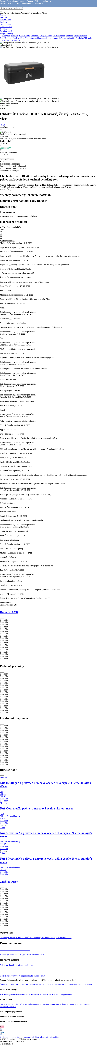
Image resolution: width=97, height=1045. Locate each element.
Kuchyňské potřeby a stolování (25, 38)
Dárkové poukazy (31, 1004)
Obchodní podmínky (8, 1037)
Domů (2, 38)
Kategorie (9, 38)
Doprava (14, 994)
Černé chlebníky (34, 938)
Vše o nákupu (5, 994)
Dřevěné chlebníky (48, 938)
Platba (37, 994)
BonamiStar (11, 1007)
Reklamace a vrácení (26, 994)
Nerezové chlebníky (64, 938)
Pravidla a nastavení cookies (47, 1037)
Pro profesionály (50, 1004)
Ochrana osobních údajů (26, 1037)
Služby (3, 1004)
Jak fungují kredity (64, 994)
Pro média (61, 1004)
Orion (25, 938)
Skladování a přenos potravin (49, 38)
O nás (15, 1004)
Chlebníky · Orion (15, 938)
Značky (21, 1004)
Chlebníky (88, 38)
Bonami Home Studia (48, 994)
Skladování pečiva (68, 38)
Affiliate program (72, 1004)
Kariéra (41, 1004)
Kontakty (9, 1004)
